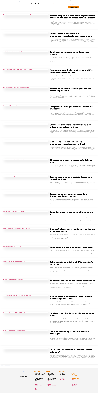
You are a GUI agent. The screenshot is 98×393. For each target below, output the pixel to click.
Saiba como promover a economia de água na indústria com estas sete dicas (70, 126)
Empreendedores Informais (39, 374)
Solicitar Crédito (75, 375)
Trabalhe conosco (75, 378)
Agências (73, 373)
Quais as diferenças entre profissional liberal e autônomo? (71, 351)
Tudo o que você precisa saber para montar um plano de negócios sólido (71, 297)
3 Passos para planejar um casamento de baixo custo (71, 161)
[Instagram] (20, 374)
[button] (73, 3)
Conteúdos (55, 3)
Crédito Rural (50, 375)
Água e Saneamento (51, 379)
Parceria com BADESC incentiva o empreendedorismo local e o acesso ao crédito (71, 35)
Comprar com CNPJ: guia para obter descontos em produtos (71, 107)
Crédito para (40, 3)
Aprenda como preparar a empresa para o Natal (71, 247)
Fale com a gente (61, 3)
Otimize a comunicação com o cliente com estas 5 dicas (72, 314)
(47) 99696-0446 (23, 376)
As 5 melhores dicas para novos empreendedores (72, 280)
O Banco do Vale (33, 3)
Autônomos (36, 375)
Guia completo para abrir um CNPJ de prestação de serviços (71, 263)
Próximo (8, 365)
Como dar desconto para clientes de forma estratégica (69, 332)
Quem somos (62, 373)
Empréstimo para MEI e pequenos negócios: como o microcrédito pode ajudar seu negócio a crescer (72, 16)
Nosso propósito (63, 375)
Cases (51, 3)
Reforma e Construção (52, 378)
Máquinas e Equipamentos (39, 378)
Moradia (49, 377)
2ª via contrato (72, 0)
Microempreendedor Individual (40, 373)
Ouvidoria (74, 377)
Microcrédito (50, 373)
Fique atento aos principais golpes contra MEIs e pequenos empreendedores (72, 71)
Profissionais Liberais (38, 377)
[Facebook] (22, 374)
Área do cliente (72, 5)
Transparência (62, 374)
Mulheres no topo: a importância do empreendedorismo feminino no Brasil (67, 143)
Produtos (46, 3)
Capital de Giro (37, 379)
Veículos (36, 380)
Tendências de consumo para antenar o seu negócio (69, 53)
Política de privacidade (23, 378)
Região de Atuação (63, 377)
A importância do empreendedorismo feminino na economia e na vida (72, 230)
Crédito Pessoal (51, 374)
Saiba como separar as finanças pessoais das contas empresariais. (70, 89)
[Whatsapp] (24, 374)
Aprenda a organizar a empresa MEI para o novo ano (71, 213)
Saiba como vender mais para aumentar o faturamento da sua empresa (68, 195)
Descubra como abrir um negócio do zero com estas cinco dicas (71, 178)
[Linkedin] (26, 374)
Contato (73, 374)
